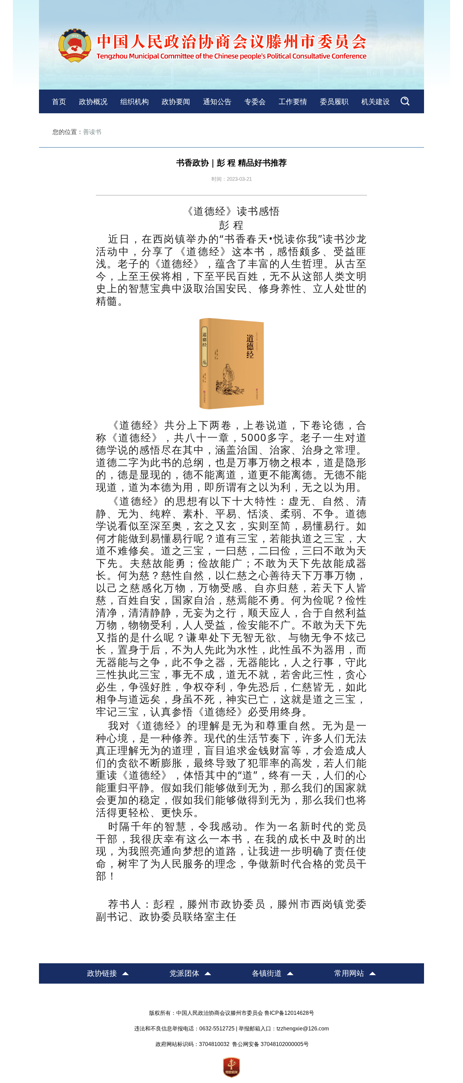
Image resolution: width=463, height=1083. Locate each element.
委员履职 (334, 101)
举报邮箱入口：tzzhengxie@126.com (284, 1028)
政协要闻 (176, 101)
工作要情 (293, 101)
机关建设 (375, 101)
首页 (59, 101)
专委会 (255, 101)
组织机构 (134, 101)
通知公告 (217, 101)
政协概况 (93, 101)
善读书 (92, 132)
